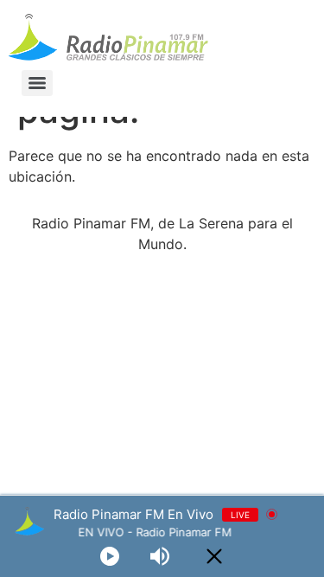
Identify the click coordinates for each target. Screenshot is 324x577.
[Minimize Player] (214, 556)
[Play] (110, 556)
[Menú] (37, 83)
